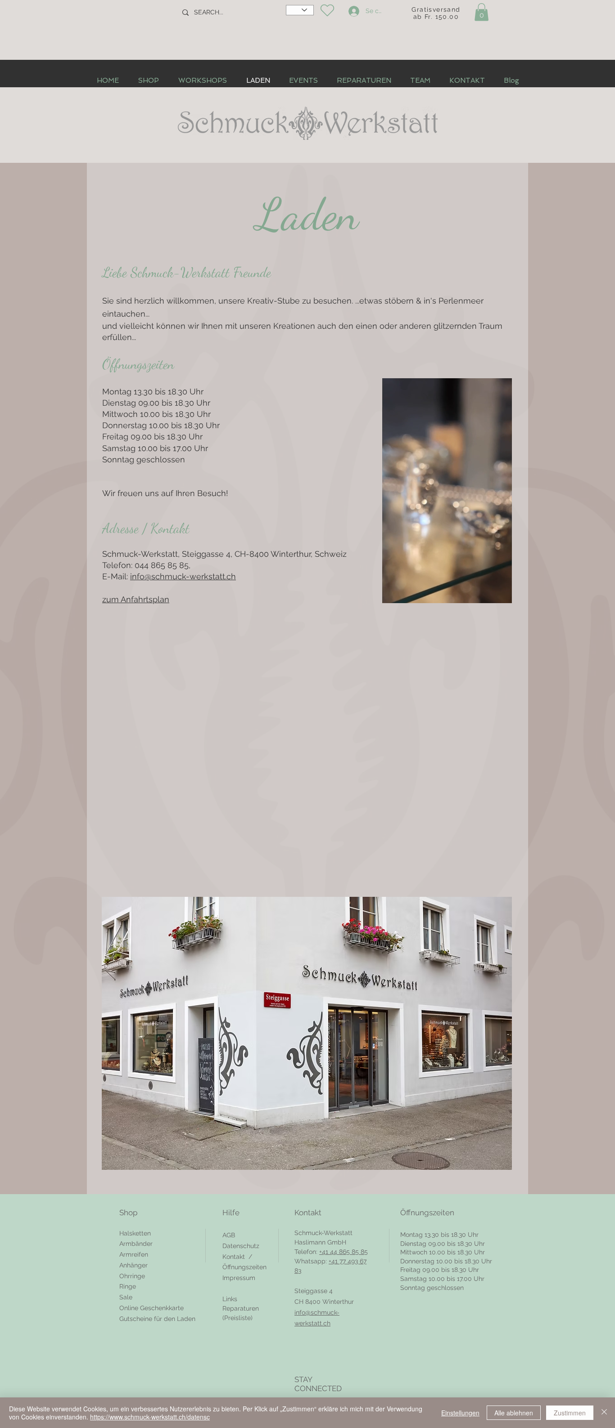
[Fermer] (604, 1413)
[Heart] (327, 10)
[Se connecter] (352, 11)
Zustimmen (570, 1412)
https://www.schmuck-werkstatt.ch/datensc (150, 1416)
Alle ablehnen (513, 1412)
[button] (481, 12)
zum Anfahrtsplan (135, 599)
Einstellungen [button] (460, 1412)
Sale (125, 1297)
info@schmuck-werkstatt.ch (183, 576)
